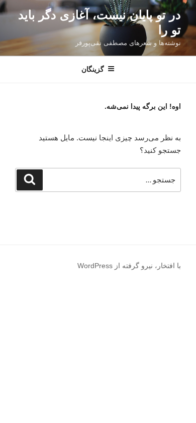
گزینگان (92, 69)
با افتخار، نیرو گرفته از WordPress (129, 266)
